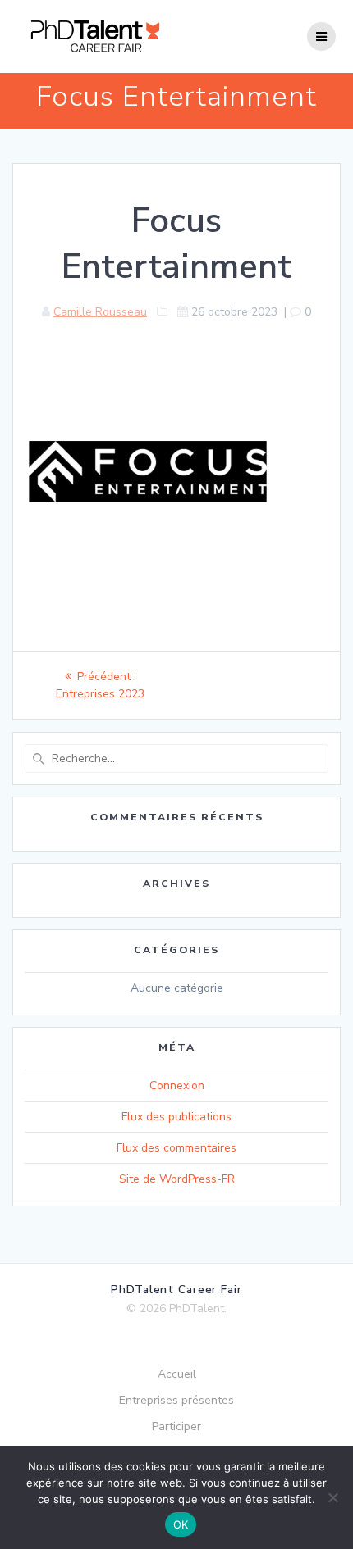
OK (181, 1524)
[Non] (332, 1497)
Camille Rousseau (100, 312)
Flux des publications (176, 1116)
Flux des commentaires (176, 1148)
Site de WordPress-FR (177, 1179)
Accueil (177, 1374)
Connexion (176, 1085)
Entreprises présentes (176, 1400)
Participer (176, 1426)
